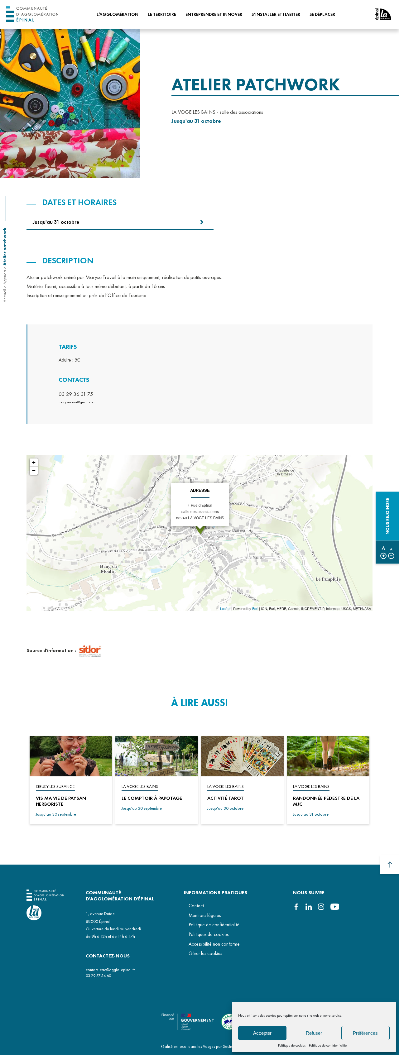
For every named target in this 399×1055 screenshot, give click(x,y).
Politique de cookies (292, 1045)
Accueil (4, 295)
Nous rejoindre (387, 516)
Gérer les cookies (205, 953)
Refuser (314, 1033)
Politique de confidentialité (328, 1045)
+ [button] (34, 462)
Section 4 (230, 1046)
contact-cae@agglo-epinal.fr (110, 969)
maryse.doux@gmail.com (77, 402)
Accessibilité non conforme (214, 944)
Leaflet (225, 608)
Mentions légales (205, 915)
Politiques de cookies (208, 934)
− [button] (34, 470)
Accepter (262, 1033)
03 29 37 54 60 (98, 975)
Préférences (365, 1033)
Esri (255, 608)
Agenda (4, 277)
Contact (196, 906)
